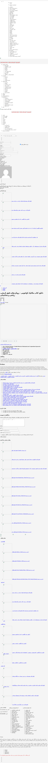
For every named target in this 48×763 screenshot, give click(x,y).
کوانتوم (4, 288)
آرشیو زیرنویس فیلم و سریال (31, 730)
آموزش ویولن (18, 62)
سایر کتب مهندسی (15, 724)
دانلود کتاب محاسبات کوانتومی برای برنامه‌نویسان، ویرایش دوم (15, 401)
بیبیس (44, 375)
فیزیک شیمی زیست (15, 723)
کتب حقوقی (27, 710)
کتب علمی (5, 287)
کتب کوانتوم (14, 717)
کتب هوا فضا (14, 719)
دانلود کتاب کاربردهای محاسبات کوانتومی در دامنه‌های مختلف (15, 400)
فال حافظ (27, 731)
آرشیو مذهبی (27, 729)
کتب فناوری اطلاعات (16, 710)
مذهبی (26, 719)
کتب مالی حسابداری (29, 712)
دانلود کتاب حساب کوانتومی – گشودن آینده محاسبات (13, 395)
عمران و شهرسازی (15, 716)
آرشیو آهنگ (27, 724)
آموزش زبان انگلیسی (29, 725)
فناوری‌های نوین (15, 721)
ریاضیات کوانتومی (3, 375)
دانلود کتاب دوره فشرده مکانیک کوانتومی (11, 386)
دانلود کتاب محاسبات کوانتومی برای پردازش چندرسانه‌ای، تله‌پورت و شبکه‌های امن (19, 390)
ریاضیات (13, 722)
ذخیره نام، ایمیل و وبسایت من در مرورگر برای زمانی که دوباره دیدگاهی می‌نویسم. (17, 434)
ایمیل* (1, 430)
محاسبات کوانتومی (6, 348)
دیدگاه (1, 426)
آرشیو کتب (7, 752)
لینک (6, 372)
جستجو (6, 749)
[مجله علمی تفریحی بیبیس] (0, 58)
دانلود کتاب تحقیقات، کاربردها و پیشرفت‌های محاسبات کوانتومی (15, 399)
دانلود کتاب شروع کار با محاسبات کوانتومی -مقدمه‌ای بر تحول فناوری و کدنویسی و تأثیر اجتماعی (21, 389)
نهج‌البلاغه (13, 732)
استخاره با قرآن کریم (16, 730)
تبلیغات (6, 750)
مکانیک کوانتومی (13, 348)
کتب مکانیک (14, 715)
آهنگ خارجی (3, 541)
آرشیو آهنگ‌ (7, 753)
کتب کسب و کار (15, 714)
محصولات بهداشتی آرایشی (4, 62)
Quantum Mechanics (8, 374)
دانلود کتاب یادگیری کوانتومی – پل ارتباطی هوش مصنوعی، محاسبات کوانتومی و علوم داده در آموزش (22, 391)
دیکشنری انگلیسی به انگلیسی (17, 726)
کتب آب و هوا (27, 713)
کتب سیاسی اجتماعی (29, 715)
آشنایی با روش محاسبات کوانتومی (32, 375)
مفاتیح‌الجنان (14, 731)
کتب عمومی (27, 717)
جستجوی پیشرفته (28, 732)
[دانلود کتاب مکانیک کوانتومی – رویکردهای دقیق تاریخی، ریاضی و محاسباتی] (23, 338)
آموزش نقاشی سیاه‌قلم (12, 62)
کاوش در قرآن (14, 728)
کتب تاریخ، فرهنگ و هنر (29, 716)
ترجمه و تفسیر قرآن (15, 729)
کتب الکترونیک (14, 712)
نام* (1, 428)
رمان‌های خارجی (28, 720)
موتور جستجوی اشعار (29, 733)
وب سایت (2, 432)
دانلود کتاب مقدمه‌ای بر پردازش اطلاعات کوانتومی (12, 387)
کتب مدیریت (14, 713)
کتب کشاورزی (14, 720)
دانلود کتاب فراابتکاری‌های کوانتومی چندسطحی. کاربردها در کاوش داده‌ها (17, 403)
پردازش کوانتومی (11, 375)
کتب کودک (27, 721)
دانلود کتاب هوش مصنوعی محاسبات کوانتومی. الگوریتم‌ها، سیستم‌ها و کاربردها (18, 396)
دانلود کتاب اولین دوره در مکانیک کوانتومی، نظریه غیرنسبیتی (14, 397)
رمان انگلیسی (3, 624)
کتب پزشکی (14, 711)
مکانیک (4, 290)
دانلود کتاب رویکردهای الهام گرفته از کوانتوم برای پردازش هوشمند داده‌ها (17, 405)
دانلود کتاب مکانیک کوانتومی (8, 383)
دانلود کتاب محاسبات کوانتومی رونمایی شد (11, 384)
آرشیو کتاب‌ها (27, 726)
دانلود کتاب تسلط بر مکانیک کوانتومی (10, 388)
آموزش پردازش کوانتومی (20, 375)
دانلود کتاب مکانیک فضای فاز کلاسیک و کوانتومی (12, 402)
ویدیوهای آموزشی (28, 728)
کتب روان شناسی (28, 714)
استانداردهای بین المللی (16, 725)
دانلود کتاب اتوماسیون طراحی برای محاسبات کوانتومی (13, 398)
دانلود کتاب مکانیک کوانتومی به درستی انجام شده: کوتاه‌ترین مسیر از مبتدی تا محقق (19, 382)
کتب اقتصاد (27, 711)
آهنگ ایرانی (27, 723)
